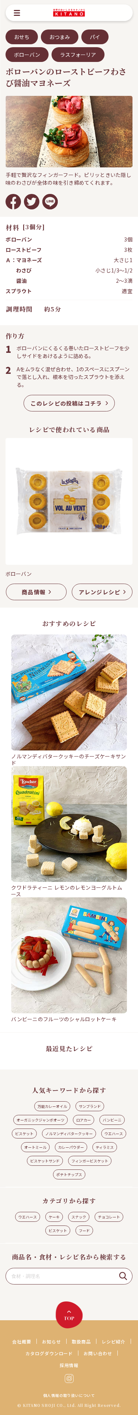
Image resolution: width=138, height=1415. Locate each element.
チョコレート (109, 1217)
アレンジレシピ (99, 592)
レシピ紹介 (113, 1341)
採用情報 (69, 1365)
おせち (21, 37)
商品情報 (34, 592)
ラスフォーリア (78, 54)
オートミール (35, 1147)
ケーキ (54, 1217)
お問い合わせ (98, 1353)
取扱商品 (81, 1341)
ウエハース (114, 1133)
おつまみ (59, 37)
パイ (95, 37)
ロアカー (83, 1120)
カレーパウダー (71, 1147)
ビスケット (24, 1133)
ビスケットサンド (45, 1161)
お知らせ (51, 1341)
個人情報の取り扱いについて (69, 1395)
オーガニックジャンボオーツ (40, 1120)
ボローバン (27, 54)
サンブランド (90, 1106)
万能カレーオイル (52, 1106)
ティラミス (105, 1147)
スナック (78, 1217)
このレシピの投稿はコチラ (66, 403)
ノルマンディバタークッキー (69, 1133)
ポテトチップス (69, 1174)
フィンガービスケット (89, 1161)
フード (84, 1230)
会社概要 (21, 1341)
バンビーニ (112, 1120)
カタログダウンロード (49, 1353)
